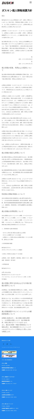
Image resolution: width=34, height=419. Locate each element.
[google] (11, 343)
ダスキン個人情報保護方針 (7, 359)
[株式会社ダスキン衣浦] (8, 4)
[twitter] (7, 343)
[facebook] (3, 343)
